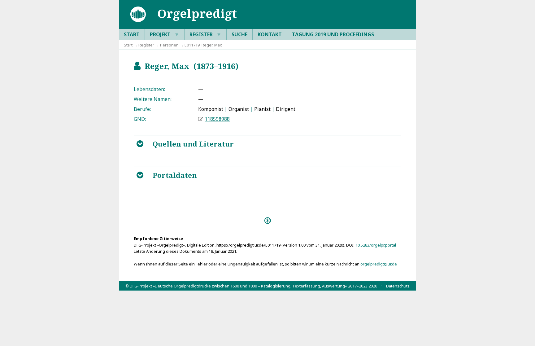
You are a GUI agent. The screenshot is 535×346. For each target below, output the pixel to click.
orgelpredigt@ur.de (378, 264)
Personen (169, 45)
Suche (239, 34)
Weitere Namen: (153, 99)
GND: (140, 119)
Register (205, 34)
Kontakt (270, 34)
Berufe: (142, 109)
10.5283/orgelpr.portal (375, 245)
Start (132, 34)
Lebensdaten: (149, 89)
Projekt (164, 34)
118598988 (217, 119)
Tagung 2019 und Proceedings (333, 34)
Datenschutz (398, 286)
